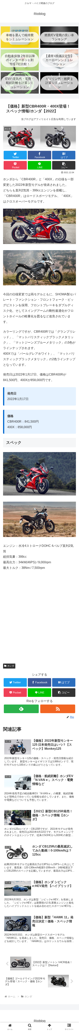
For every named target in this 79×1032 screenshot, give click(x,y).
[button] (64, 165)
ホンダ (10, 666)
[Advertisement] (39, 619)
